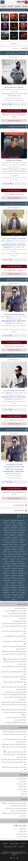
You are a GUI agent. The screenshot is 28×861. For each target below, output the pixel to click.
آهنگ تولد (3, 6)
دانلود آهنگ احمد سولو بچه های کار (18, 805)
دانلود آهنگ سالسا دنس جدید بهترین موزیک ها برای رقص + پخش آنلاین (14, 663)
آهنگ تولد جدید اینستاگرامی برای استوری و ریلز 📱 (15, 659)
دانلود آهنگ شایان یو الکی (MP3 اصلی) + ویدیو (15, 611)
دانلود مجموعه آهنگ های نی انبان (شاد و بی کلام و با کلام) (14, 683)
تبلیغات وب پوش (22, 836)
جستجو (2, 2)
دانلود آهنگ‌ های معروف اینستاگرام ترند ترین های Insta (14, 651)
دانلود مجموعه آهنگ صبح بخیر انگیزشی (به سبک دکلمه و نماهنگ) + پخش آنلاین (13, 688)
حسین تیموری (14, 43)
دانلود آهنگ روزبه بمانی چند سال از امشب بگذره (15, 808)
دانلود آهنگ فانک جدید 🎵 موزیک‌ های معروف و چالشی (14, 623)
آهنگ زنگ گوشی (22, 786)
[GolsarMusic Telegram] (17, 858)
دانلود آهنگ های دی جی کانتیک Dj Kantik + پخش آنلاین (15, 637)
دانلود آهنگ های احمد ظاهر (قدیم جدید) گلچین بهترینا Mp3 (14, 643)
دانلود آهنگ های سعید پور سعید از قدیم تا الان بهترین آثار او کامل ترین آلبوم (14, 648)
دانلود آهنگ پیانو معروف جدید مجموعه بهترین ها (15, 692)
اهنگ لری (24, 791)
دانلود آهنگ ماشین (19, 510)
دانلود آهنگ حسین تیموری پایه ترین (15, 356)
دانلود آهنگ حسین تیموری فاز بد (16, 126)
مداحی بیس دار (22, 781)
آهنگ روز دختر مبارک (21, 784)
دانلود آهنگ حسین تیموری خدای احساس (14, 204)
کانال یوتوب (5, 843)
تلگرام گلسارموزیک (14, 843)
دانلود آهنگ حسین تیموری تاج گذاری (15, 280)
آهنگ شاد (10, 6)
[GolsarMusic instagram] (14, 858)
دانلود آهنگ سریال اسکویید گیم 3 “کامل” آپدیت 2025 (14, 803)
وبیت (9, 853)
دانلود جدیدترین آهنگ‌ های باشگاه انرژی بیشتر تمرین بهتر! (14, 627)
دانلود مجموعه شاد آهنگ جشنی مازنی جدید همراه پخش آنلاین (14, 763)
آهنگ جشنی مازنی (22, 789)
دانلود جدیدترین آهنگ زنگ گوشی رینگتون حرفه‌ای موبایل (13, 702)
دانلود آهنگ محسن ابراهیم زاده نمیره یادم (17, 613)
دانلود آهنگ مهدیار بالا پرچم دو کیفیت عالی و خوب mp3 (13, 709)
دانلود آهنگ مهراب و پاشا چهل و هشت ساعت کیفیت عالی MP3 (14, 714)
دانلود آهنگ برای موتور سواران (19, 621)
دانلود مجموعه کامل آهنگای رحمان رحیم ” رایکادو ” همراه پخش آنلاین (14, 678)
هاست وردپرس (22, 831)
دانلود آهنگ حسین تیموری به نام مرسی (14, 429)
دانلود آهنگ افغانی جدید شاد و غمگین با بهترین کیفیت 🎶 (14, 655)
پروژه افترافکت (23, 829)
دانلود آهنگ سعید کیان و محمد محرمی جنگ (16, 717)
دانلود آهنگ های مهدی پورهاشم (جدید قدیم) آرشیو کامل (13, 694)
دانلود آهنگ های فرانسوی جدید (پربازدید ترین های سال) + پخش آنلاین (14, 617)
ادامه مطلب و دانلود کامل (14, 120)
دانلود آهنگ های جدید (18, 505)
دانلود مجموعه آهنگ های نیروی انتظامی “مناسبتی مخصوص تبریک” (15, 698)
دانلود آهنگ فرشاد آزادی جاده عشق (18, 811)
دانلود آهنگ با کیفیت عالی (13, 111)
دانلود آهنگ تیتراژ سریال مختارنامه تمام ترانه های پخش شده (14, 706)
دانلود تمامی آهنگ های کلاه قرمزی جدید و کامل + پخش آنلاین (14, 632)
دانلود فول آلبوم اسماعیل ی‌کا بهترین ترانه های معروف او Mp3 (14, 768)
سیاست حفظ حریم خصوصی (10, 846)
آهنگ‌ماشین (17, 6)
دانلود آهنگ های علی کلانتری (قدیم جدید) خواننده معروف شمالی (13, 673)
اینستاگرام (23, 843)
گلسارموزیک (22, 2)
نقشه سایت (21, 846)
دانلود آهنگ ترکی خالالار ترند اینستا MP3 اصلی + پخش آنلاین (14, 668)
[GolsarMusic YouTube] (11, 858)
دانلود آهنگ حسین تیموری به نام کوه (15, 53)
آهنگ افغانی (23, 794)
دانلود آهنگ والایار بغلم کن (20, 608)
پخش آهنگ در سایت (21, 834)
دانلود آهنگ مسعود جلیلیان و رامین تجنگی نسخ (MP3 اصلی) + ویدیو (14, 815)
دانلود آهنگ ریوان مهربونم (20, 720)
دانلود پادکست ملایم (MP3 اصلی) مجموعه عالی (15, 722)
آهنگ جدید (24, 6)
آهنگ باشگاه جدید (22, 779)
